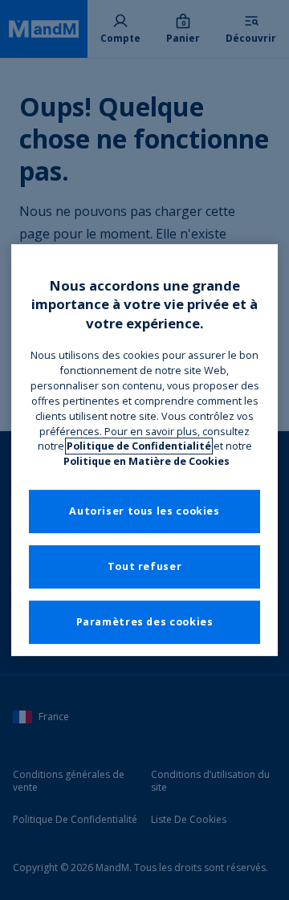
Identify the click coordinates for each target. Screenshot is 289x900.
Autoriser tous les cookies (144, 512)
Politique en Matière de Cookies (146, 461)
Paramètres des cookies (145, 622)
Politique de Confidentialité (139, 447)
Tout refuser (145, 567)
